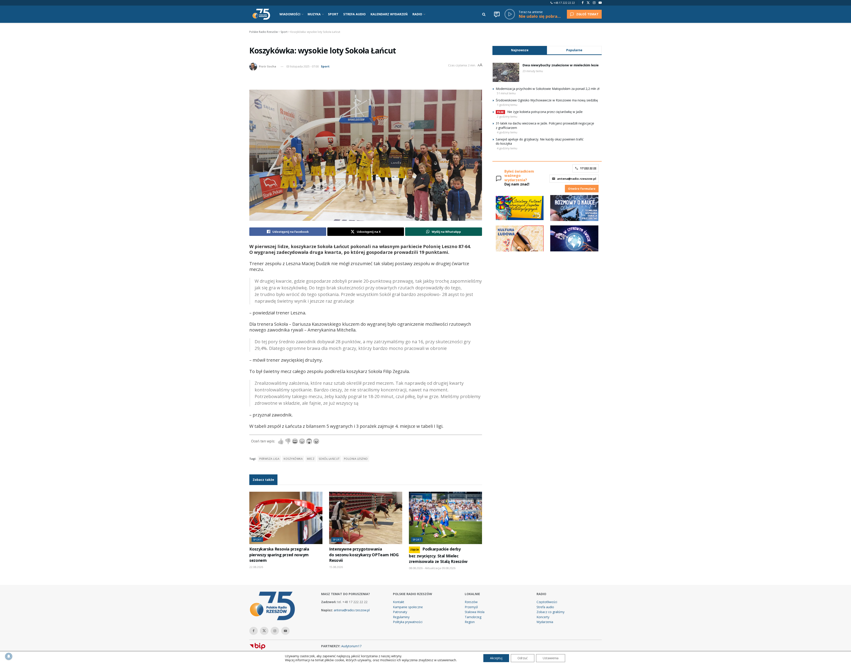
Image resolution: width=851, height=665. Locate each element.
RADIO (417, 14)
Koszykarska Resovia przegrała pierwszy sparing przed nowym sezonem (279, 554)
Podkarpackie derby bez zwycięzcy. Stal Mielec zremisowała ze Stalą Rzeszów (438, 555)
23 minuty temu (533, 71)
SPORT (333, 14)
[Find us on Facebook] (583, 3)
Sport (325, 66)
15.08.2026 (336, 567)
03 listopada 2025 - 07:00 (302, 66)
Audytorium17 (351, 646)
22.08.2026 (256, 567)
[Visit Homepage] (261, 14)
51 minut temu (506, 93)
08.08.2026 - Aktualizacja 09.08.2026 (432, 568)
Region (470, 622)
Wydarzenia (545, 622)
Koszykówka (293, 459)
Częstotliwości (547, 602)
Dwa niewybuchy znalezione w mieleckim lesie (561, 65)
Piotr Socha (267, 66)
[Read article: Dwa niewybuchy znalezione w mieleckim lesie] (506, 72)
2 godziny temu (507, 116)
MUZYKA (314, 14)
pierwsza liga (269, 459)
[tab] (519, 50)
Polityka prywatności (407, 622)
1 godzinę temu (507, 105)
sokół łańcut (329, 459)
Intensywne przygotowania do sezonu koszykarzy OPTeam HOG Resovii (364, 554)
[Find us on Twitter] (588, 3)
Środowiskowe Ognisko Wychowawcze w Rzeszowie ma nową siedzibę (547, 100)
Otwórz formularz (581, 189)
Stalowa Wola (474, 612)
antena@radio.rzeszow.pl (576, 179)
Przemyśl (471, 607)
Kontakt (398, 602)
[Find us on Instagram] (594, 3)
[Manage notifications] (8, 656)
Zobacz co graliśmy (550, 612)
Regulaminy (401, 617)
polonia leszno (356, 459)
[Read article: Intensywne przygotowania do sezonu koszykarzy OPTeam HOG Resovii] (365, 518)
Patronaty (400, 612)
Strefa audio (545, 607)
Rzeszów (471, 602)
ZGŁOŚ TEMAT (587, 14)
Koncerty (543, 617)
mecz (310, 459)
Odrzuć (522, 658)
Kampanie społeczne (408, 607)
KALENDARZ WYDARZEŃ (389, 14)
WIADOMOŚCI (289, 14)
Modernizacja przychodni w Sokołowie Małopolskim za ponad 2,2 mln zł (547, 89)
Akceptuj (496, 658)
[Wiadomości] (497, 14)
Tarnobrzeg (473, 617)
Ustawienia (550, 658)
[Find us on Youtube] (600, 3)
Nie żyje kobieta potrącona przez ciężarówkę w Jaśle (545, 112)
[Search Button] (484, 14)
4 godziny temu (507, 132)
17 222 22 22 (588, 168)
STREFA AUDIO (354, 14)
